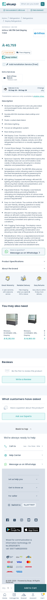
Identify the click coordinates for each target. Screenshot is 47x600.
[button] (39, 89)
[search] (43, 4)
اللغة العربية (29, 505)
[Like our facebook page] (9, 520)
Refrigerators (28, 18)
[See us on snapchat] (38, 520)
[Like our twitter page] (16, 520)
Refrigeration (15, 18)
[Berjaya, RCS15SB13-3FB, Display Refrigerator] (12, 328)
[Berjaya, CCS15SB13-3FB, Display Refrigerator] (32, 328)
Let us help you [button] (15, 479)
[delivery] (23, 278)
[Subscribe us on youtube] (30, 520)
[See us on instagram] (23, 520)
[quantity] (7, 588)
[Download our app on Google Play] (14, 530)
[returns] (39, 278)
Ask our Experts (24, 416)
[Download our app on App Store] (31, 530)
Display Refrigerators (13, 21)
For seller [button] (12, 496)
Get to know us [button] (15, 488)
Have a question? (17, 250)
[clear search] (39, 4)
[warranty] (8, 278)
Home (4, 18)
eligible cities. (38, 96)
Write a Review (23, 379)
